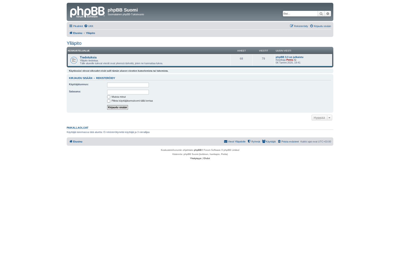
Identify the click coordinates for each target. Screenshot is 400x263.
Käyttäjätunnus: (79, 84)
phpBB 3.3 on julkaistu (289, 57)
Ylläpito (74, 43)
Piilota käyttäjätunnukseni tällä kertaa (132, 100)
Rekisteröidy (105, 78)
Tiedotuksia (88, 57)
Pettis (289, 59)
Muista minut (118, 96)
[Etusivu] (88, 11)
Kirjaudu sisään (80, 78)
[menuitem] (88, 26)
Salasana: (75, 91)
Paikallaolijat (77, 127)
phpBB (197, 150)
